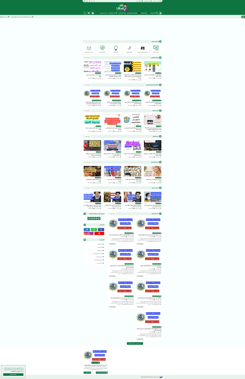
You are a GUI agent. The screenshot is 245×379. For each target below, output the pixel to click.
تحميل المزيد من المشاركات (135, 343)
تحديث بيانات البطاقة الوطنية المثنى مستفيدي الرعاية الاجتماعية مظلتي (93, 103)
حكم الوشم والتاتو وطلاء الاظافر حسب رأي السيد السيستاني (133, 206)
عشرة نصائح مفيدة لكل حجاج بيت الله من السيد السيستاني (152, 206)
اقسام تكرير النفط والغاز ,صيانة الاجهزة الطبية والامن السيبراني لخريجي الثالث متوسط (132, 76)
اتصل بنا (154, 1)
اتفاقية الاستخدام (139, 1)
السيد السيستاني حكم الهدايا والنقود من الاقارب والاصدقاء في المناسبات (92, 206)
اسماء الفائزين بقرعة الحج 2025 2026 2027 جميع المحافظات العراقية (153, 128)
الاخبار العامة (153, 13)
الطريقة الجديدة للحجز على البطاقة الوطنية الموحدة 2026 (93, 154)
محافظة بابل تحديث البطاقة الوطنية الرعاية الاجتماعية (149, 298)
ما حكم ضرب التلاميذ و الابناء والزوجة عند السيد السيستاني (113, 206)
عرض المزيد (88, 57)
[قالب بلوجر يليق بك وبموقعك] (161, 377)
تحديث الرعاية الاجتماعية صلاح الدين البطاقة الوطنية (42, 17)
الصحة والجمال (112, 13)
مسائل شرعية (103, 13)
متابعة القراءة (140, 243)
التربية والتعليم (144, 13)
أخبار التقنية (121, 13)
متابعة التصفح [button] (13, 374)
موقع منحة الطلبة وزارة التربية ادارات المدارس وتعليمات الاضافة (113, 75)
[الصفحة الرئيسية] (160, 13)
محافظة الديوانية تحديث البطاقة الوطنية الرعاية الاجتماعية (114, 103)
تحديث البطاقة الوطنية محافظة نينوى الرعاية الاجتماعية (17, 17)
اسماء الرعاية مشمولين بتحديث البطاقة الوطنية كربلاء (122, 298)
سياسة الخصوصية (147, 1)
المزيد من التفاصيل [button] (15, 371)
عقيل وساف (143, 377)
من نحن (158, 1)
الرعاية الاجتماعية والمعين (132, 13)
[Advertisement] (122, 29)
